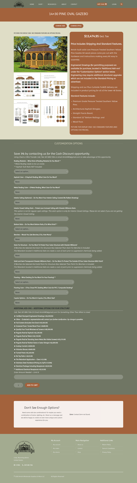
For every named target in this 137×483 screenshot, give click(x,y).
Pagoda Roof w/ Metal (28, 336)
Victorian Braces (25, 349)
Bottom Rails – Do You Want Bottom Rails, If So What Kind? (35, 224)
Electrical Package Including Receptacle (34, 366)
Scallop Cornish (25, 346)
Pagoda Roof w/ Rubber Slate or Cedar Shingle (37, 343)
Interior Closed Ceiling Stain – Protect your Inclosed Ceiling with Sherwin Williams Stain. (45, 208)
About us (80, 444)
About (64, 4)
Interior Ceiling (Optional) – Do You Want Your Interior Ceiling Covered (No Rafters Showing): (46, 198)
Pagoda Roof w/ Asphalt (29, 333)
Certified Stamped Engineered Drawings (34, 316)
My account (56, 444)
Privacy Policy (106, 452)
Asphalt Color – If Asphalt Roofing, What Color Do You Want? (35, 177)
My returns (56, 452)
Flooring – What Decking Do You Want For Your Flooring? (34, 277)
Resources (52, 4)
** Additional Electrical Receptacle (30, 369)
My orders (56, 448)
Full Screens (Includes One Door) (32, 323)
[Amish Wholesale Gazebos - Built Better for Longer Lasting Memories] (19, 4)
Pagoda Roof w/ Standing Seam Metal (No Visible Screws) (41, 339)
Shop (40, 4)
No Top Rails (24, 356)
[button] (102, 4)
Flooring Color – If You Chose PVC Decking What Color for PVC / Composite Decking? (43, 288)
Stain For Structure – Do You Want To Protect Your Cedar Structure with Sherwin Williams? (45, 245)
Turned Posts (25, 353)
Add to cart (32, 385)
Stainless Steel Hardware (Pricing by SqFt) (34, 363)
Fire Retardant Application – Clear (31, 359)
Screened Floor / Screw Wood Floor (32, 326)
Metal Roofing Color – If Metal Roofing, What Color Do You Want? (37, 187)
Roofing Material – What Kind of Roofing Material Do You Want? (37, 161)
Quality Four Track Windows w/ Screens (34, 329)
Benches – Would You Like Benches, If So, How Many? (32, 235)
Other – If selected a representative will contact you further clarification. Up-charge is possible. (49, 319)
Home (32, 4)
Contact (74, 4)
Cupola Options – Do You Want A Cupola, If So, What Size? (34, 298)
